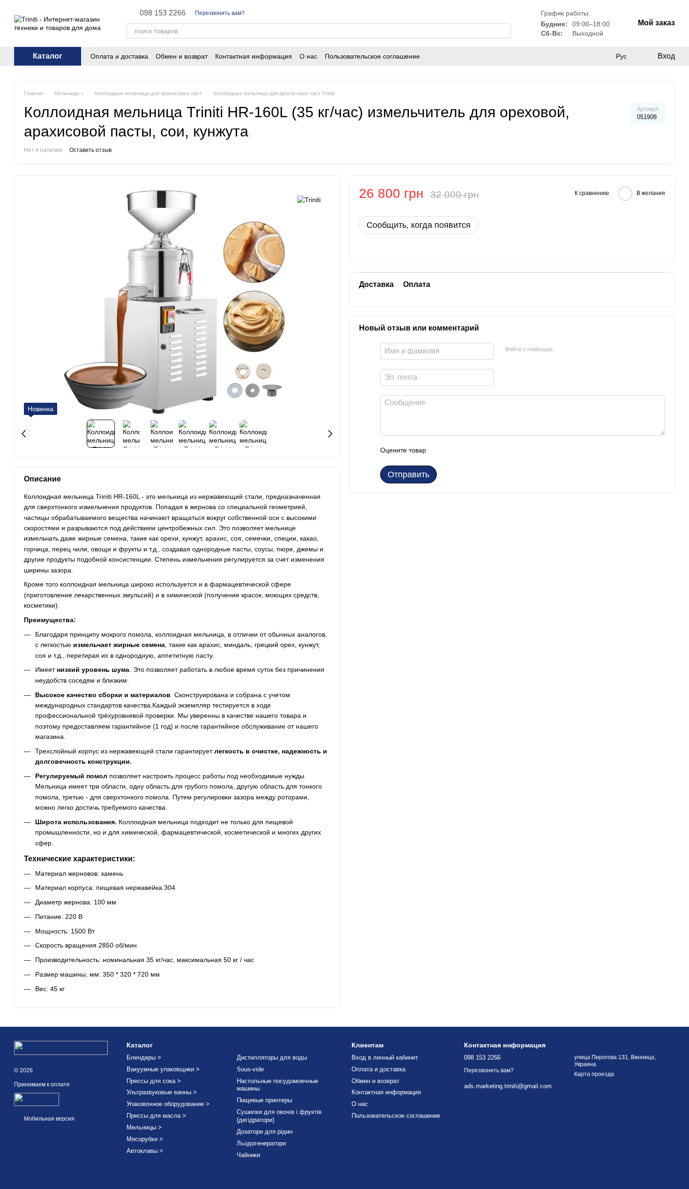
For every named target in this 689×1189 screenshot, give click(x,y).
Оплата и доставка (119, 56)
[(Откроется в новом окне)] (36, 1099)
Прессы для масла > (156, 1115)
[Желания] (583, 56)
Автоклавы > (145, 1150)
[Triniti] (309, 199)
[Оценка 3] (471, 450)
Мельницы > (144, 1127)
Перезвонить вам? (220, 13)
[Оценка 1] (441, 450)
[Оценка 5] (501, 450)
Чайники (248, 1155)
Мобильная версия (48, 1118)
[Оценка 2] (456, 450)
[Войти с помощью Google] (578, 349)
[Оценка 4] (486, 450)
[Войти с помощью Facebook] (563, 349)
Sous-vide (250, 1069)
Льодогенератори (261, 1143)
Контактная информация (253, 56)
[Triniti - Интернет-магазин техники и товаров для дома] (61, 1047)
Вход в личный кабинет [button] (385, 1057)
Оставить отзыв (90, 150)
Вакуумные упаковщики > (163, 1069)
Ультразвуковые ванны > (162, 1092)
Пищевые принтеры (264, 1100)
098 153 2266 (163, 13)
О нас (308, 56)
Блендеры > (144, 1057)
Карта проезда (594, 1074)
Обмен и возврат (182, 56)
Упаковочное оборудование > (168, 1103)
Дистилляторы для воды (272, 1057)
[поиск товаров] (503, 30)
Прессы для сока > (154, 1080)
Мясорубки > (145, 1139)
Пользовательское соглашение (372, 56)
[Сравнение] (602, 56)
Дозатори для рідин (264, 1131)
